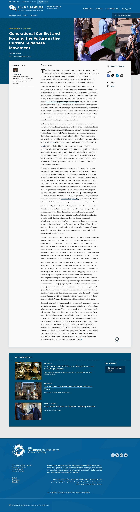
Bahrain (25, 15)
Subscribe (15, 482)
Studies (44, 146)
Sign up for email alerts (115, 369)
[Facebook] (108, 75)
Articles (88, 9)
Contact (14, 478)
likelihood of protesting (70, 199)
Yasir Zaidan (16, 53)
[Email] (121, 75)
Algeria (19, 15)
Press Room (15, 480)
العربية (29, 56)
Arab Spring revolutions (54, 142)
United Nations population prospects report (62, 102)
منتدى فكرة (126, 8)
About (99, 9)
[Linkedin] (117, 75)
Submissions (112, 9)
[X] (112, 75)
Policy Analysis (14, 29)
